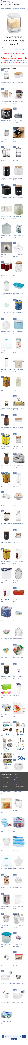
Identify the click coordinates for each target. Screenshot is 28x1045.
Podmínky (4, 784)
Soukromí (18, 782)
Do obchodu (4, 84)
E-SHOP (17, 4)
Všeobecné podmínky (20, 781)
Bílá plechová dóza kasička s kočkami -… (10, 791)
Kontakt (17, 777)
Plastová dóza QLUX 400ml (19, 983)
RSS (17, 784)
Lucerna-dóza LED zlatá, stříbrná (20, 925)
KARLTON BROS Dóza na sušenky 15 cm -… (11, 120)
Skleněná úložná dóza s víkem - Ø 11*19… (10, 293)
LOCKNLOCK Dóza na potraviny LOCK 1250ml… (11, 638)
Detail (10, 84)
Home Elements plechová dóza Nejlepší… (10, 389)
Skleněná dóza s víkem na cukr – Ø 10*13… (10, 331)
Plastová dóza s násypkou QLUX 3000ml (10, 139)
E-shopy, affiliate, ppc (7, 782)
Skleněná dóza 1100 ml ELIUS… (8, 159)
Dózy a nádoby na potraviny (18, 49)
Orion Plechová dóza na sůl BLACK (8, 542)
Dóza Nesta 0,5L (16, 964)
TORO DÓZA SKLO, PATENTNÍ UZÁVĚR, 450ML (12, 925)
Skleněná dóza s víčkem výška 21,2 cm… (10, 82)
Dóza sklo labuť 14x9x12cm (19, 887)
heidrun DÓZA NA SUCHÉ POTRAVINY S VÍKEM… (12, 580)
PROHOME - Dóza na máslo (19, 408)
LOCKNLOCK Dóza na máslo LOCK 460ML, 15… (11, 715)
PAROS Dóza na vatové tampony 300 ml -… (10, 235)
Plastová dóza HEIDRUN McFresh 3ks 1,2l (10, 983)
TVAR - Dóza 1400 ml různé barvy (8, 523)
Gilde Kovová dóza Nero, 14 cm (20, 139)
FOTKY (4, 4)
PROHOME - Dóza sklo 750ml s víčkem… (10, 964)
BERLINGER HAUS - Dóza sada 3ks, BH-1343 (11, 274)
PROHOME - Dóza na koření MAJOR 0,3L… (10, 1002)
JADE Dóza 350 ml (17, 216)
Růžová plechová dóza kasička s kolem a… (10, 906)
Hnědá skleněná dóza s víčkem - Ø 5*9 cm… (10, 465)
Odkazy (17, 779)
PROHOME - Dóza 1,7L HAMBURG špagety (10, 370)
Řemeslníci (4, 779)
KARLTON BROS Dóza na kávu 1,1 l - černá (10, 178)
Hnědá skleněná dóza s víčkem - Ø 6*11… (10, 427)
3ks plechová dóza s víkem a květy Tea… (10, 216)
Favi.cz (25, 62)
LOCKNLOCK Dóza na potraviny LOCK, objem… (11, 619)
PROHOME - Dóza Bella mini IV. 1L (8, 945)
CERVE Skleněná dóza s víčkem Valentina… (10, 887)
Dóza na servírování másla (6, 504)
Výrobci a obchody (6, 777)
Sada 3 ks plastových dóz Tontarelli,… (9, 830)
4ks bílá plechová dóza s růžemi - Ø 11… (10, 101)
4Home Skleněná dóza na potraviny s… (9, 408)
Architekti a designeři (7, 781)
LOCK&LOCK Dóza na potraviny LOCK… (10, 350)
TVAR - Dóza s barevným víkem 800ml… (10, 810)
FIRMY (10, 4)
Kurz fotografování (20, 786)
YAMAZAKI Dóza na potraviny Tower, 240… (10, 197)
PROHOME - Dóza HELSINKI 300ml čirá (10, 849)
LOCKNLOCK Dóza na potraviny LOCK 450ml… (11, 312)
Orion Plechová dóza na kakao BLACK (9, 676)
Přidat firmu (4, 786)
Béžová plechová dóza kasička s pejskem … (10, 734)
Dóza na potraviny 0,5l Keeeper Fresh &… (10, 657)
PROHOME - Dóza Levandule (7, 254)
